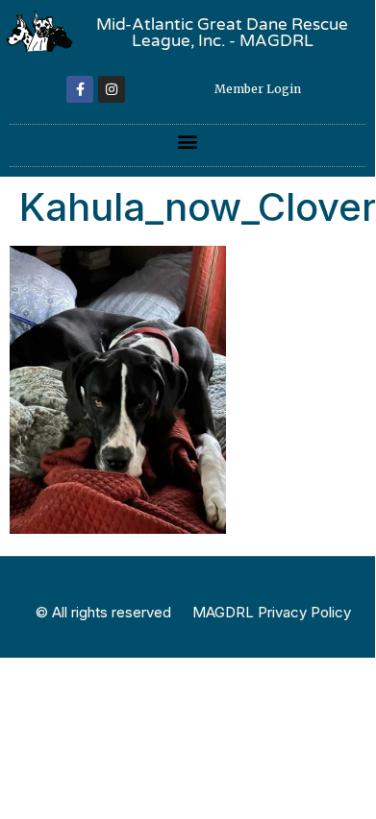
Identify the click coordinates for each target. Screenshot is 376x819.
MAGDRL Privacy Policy (271, 612)
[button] (188, 141)
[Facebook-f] (79, 89)
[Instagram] (111, 89)
